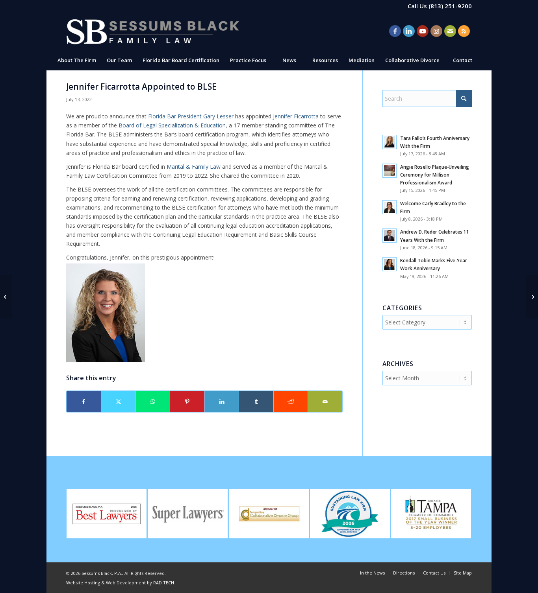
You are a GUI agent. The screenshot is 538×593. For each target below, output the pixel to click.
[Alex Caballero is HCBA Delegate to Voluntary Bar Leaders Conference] (6, 296)
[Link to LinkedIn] (409, 31)
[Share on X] (118, 401)
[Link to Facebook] (395, 31)
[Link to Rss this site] (464, 31)
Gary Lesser (191, 116)
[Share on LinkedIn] (222, 401)
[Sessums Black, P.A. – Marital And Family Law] (152, 31)
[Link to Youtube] (423, 31)
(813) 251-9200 (450, 6)
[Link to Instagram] (436, 31)
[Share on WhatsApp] (153, 401)
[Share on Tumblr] (256, 401)
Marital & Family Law (194, 166)
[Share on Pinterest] (187, 401)
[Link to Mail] (450, 31)
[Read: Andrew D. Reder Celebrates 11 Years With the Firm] (389, 235)
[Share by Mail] (325, 401)
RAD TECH (163, 583)
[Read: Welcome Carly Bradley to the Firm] (389, 207)
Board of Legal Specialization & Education (172, 125)
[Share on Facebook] (84, 401)
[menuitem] (76, 60)
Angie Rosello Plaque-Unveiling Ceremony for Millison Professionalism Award (434, 175)
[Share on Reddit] (291, 401)
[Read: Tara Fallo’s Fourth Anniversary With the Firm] (389, 142)
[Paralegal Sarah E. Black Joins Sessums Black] (532, 296)
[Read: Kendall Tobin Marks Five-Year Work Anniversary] (389, 264)
